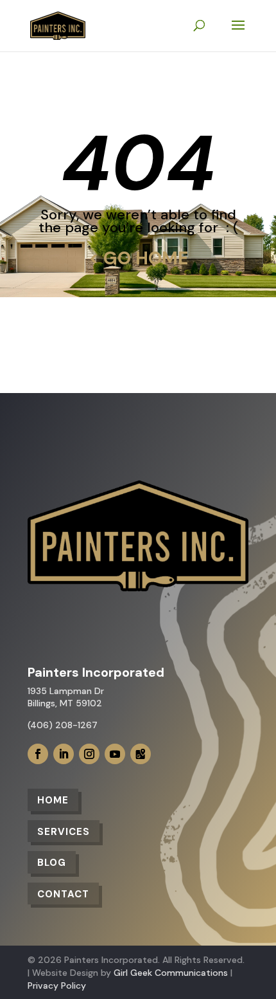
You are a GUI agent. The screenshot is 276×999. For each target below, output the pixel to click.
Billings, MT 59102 (65, 703)
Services (63, 831)
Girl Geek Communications (171, 972)
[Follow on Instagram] (89, 754)
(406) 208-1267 (63, 725)
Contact (63, 894)
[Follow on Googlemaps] (140, 754)
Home (53, 800)
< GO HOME (138, 258)
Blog (51, 862)
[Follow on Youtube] (115, 754)
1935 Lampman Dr (66, 691)
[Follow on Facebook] (38, 754)
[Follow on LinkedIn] (63, 754)
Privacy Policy (57, 985)
